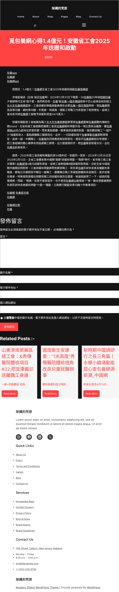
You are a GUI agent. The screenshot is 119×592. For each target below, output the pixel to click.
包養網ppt (13, 81)
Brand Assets (23, 524)
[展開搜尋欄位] (35, 25)
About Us (21, 454)
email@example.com (27, 563)
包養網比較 (72, 180)
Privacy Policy (23, 513)
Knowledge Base (25, 501)
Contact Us (22, 483)
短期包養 (105, 97)
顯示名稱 (6, 272)
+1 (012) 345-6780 (26, 569)
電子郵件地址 (9, 287)
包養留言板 (22, 192)
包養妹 (88, 97)
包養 (42, 97)
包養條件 (44, 139)
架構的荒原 (59, 8)
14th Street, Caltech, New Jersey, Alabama (39, 548)
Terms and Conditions (28, 466)
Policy (19, 460)
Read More (11, 394)
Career (19, 471)
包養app (12, 72)
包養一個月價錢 (71, 101)
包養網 (11, 77)
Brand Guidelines (25, 530)
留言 (3, 236)
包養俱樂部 (81, 89)
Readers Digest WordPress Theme (37, 587)
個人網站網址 (8, 302)
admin (48, 57)
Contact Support (25, 507)
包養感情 (22, 163)
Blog (18, 477)
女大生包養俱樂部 (17, 105)
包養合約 (12, 147)
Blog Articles (23, 519)
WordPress (93, 587)
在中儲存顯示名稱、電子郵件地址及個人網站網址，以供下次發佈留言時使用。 (54, 317)
